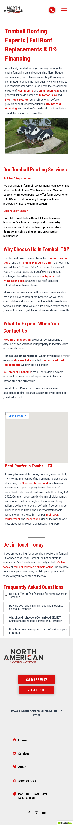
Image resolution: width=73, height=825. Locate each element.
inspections (33, 519)
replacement (12, 519)
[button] (36, 679)
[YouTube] (44, 813)
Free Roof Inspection (17, 339)
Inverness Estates (17, 99)
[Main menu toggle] (64, 10)
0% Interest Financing (17, 372)
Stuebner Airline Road (35, 483)
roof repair (52, 514)
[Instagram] (36, 813)
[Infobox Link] (36, 741)
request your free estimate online (33, 567)
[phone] (52, 10)
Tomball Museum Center (37, 262)
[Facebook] (29, 813)
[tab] (36, 595)
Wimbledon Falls (49, 90)
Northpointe (25, 90)
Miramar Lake (48, 95)
